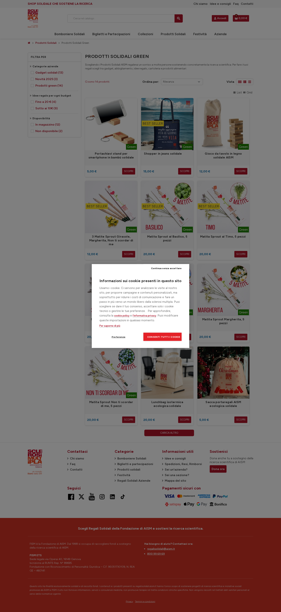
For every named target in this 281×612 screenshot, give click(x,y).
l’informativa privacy (144, 315)
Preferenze (118, 336)
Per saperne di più (109, 325)
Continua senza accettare (166, 268)
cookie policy (121, 315)
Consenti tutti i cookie (163, 336)
